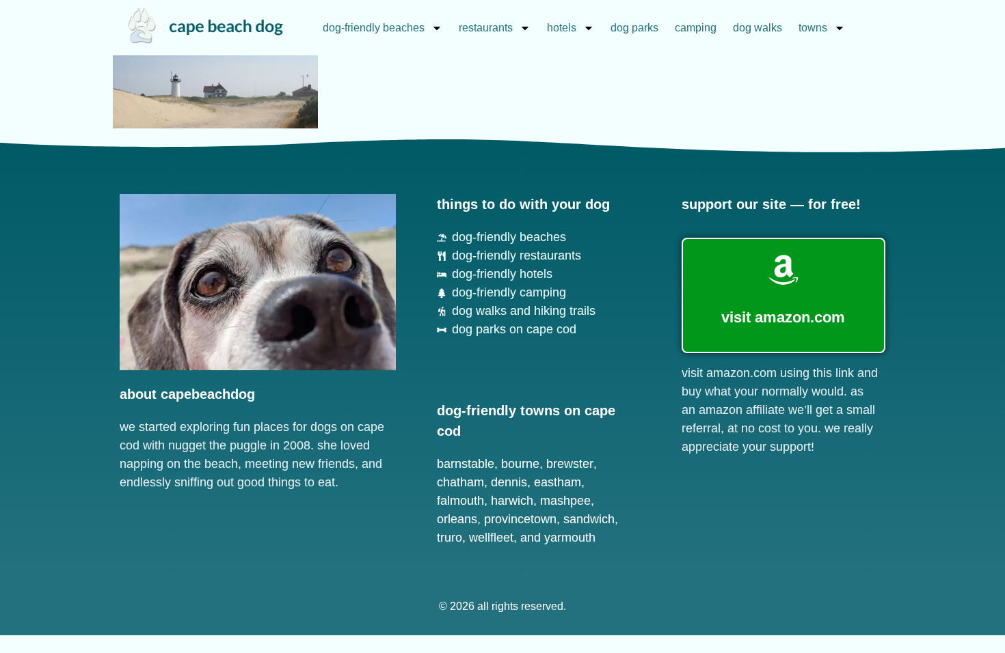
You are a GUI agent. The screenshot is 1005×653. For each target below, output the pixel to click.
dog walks (757, 27)
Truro (449, 537)
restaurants (486, 27)
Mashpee (565, 501)
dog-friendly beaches (374, 27)
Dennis (509, 482)
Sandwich (589, 519)
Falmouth (460, 501)
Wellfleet (491, 537)
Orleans (457, 519)
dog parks (634, 27)
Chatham (460, 482)
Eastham (557, 482)
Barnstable (465, 464)
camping (695, 27)
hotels (561, 27)
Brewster (569, 464)
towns (813, 27)
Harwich (512, 501)
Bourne (520, 464)
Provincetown (520, 519)
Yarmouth (569, 537)
